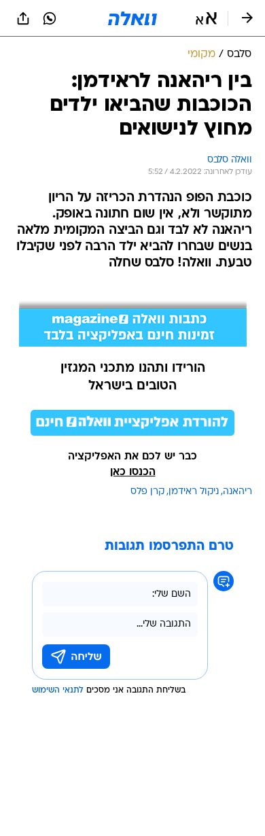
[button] (206, 18)
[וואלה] (132, 18)
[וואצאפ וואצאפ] (49, 18)
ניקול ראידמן (194, 491)
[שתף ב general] (23, 18)
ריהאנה (237, 491)
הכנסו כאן (133, 472)
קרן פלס (147, 491)
